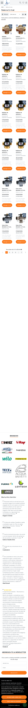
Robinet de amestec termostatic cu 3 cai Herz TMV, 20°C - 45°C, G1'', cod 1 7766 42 (20, 151)
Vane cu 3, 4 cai (5, 192)
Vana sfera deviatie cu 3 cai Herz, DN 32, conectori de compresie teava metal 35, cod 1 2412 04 (20, 226)
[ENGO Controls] (7, 492)
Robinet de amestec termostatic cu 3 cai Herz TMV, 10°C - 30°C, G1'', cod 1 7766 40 (20, 113)
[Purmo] (7, 484)
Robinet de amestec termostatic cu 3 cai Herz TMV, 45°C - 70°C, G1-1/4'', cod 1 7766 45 (7, 75)
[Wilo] (7, 459)
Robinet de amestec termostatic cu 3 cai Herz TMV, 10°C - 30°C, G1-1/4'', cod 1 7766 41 (7, 113)
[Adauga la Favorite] (10, 32)
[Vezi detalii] (4, 32)
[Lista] (23, 14)
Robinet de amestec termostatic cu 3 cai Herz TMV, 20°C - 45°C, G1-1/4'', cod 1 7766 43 (7, 151)
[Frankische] (21, 459)
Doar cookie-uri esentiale (14, 701)
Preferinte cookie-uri (14, 705)
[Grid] (25, 14)
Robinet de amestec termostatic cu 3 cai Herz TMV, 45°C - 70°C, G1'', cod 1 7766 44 (20, 75)
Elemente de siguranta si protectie (7, 40)
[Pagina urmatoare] (25, 252)
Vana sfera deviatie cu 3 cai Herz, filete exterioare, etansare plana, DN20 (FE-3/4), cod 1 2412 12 (7, 226)
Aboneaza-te (14, 672)
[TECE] (6, 471)
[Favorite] (23, 2)
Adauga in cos (7, 54)
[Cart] (26, 2)
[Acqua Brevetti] (21, 471)
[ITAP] (21, 442)
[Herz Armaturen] (7, 442)
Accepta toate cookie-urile (14, 697)
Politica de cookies (15, 690)
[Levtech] (21, 483)
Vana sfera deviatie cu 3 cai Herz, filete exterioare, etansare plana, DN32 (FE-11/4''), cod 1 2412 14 (6, 189)
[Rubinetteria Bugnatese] (21, 450)
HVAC (2, 7)
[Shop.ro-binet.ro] (7, 2)
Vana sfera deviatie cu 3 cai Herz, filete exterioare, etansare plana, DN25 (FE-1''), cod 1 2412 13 (20, 189)
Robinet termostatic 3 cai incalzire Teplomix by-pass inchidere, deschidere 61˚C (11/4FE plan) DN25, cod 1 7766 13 (7, 37)
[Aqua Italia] (7, 450)
